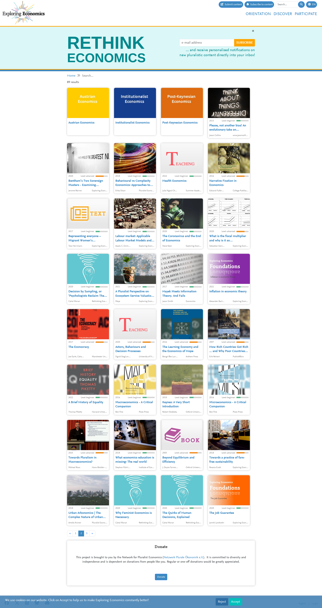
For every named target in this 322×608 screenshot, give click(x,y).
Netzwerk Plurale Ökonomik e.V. (183, 557)
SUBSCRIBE (244, 42)
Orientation (258, 14)
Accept (235, 601)
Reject (222, 601)
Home (71, 75)
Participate (306, 14)
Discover (283, 14)
